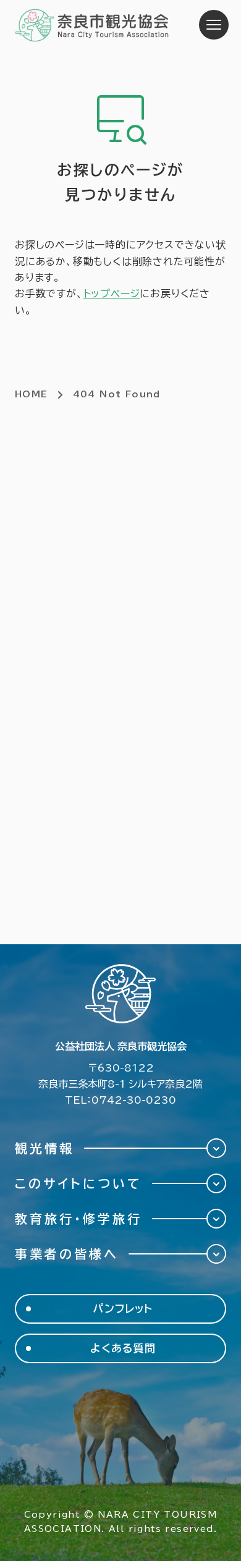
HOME (31, 394)
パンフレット (123, 1308)
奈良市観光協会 (92, 24)
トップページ (111, 293)
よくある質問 (122, 1348)
